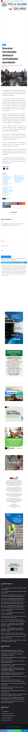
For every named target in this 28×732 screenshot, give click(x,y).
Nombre (3, 240)
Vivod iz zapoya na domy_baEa (7, 616)
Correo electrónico (5, 245)
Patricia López (4, 605)
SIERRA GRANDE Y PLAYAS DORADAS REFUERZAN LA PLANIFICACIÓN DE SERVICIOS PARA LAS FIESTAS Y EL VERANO (12, 625)
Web (2, 250)
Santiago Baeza (4, 640)
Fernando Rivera (4, 602)
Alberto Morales (4, 595)
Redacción (4, 65)
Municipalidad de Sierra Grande (8, 715)
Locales (8, 42)
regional (8, 198)
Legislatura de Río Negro (7, 717)
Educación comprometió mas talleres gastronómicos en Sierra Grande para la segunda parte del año (7, 190)
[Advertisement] (14, 26)
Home (4, 42)
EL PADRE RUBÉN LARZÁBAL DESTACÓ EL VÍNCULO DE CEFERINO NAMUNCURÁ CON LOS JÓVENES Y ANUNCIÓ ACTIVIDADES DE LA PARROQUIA (12, 669)
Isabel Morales (4, 598)
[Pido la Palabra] (14, 6)
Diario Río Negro (5, 711)
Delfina (2, 633)
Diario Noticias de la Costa (7, 713)
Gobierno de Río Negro (7, 720)
